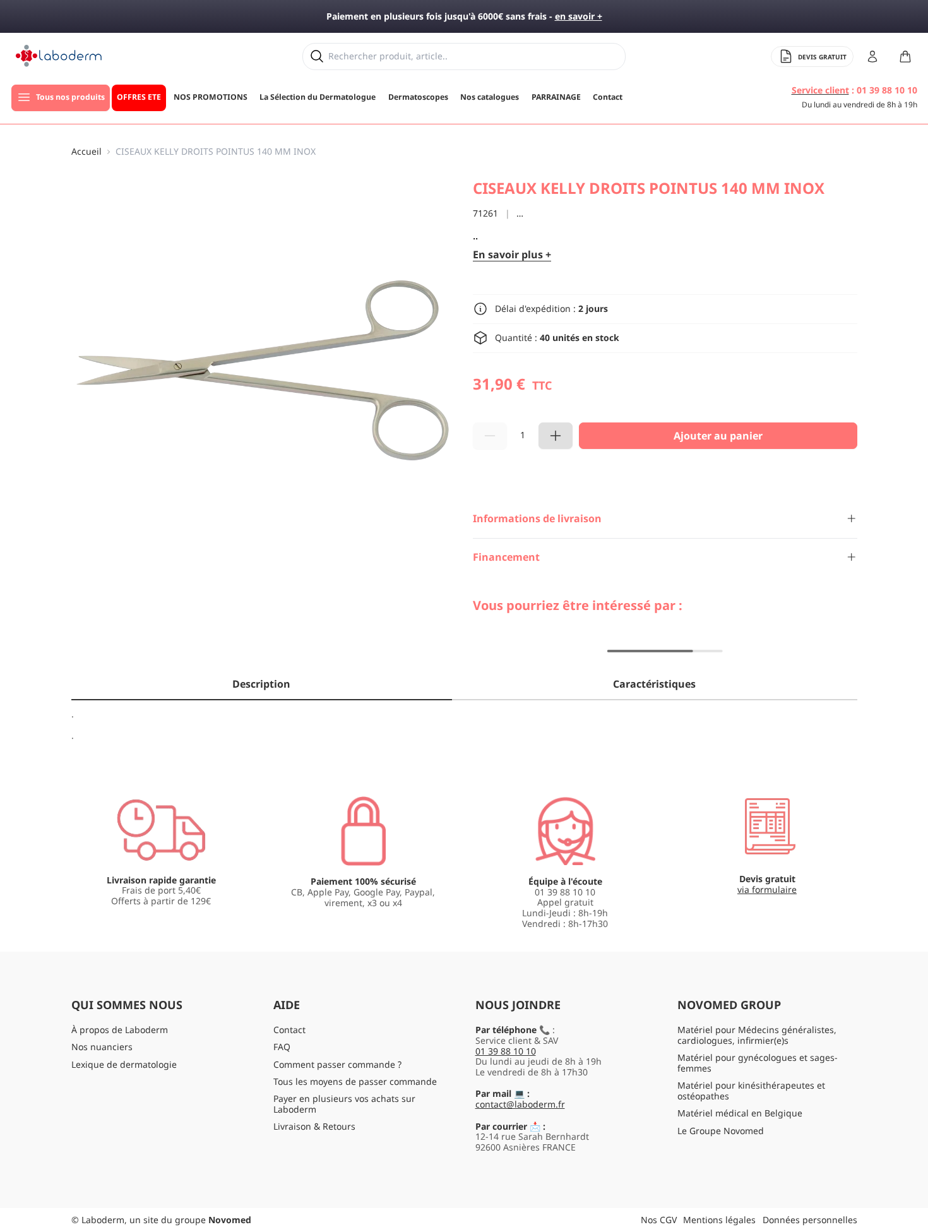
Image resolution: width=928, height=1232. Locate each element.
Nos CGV (659, 1220)
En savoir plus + (512, 255)
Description (261, 684)
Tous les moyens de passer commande (355, 1081)
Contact (289, 1030)
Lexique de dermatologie (124, 1064)
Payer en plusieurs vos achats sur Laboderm (344, 1103)
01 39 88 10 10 (505, 1051)
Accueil (86, 152)
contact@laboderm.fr (520, 1104)
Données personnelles (810, 1220)
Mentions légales (719, 1220)
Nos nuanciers (102, 1047)
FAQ (281, 1047)
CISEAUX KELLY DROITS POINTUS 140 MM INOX (216, 152)
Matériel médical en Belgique (739, 1113)
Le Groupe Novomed (720, 1131)
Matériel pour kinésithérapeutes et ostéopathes (751, 1090)
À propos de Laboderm (119, 1030)
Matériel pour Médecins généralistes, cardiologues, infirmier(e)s (756, 1035)
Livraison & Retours (314, 1126)
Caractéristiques (654, 684)
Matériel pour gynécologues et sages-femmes (757, 1062)
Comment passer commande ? (337, 1064)
